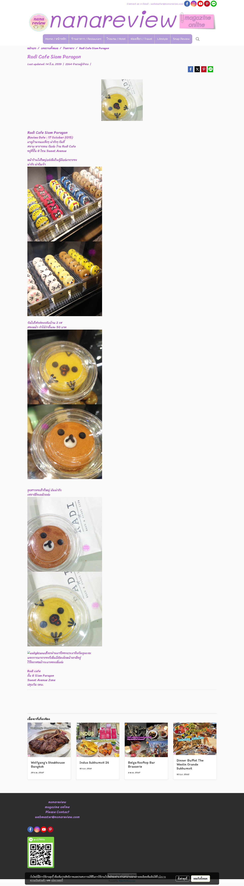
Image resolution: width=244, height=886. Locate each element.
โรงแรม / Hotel (116, 39)
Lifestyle (162, 39)
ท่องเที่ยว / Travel (141, 39)
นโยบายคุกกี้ (57, 880)
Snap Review (181, 39)
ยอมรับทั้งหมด (200, 878)
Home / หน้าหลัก (55, 39)
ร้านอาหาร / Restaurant (86, 39)
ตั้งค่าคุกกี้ (182, 878)
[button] (197, 39)
